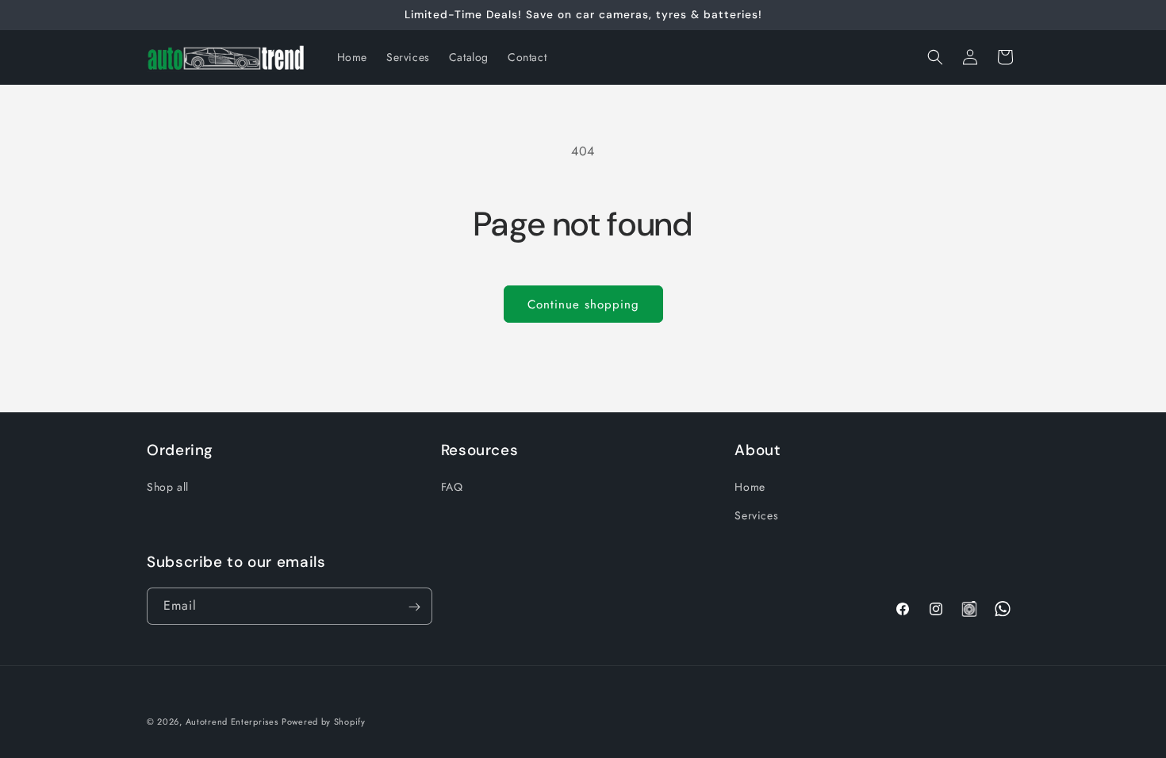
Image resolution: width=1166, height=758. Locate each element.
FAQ (452, 487)
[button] (935, 57)
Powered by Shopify (324, 721)
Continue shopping (583, 304)
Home (750, 487)
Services (756, 515)
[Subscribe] (414, 607)
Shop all (168, 487)
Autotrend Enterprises (232, 721)
